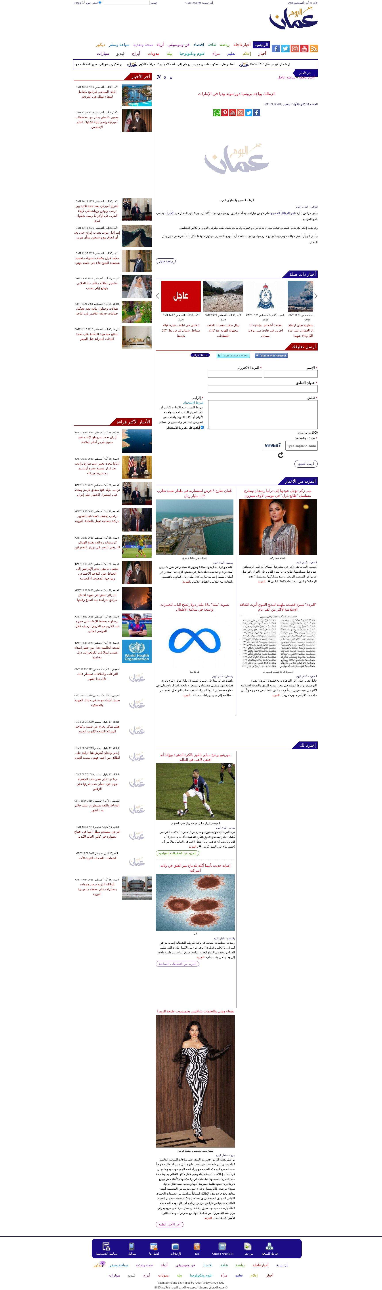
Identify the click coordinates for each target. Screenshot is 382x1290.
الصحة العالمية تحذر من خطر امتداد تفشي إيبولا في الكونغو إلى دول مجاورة (97, 652)
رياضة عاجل (286, 77)
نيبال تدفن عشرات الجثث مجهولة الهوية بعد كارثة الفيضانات (223, 330)
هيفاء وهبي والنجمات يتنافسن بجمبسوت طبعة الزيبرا (195, 1011)
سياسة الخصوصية (106, 1253)
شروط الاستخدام (193, 402)
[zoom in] (159, 77)
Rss (197, 1253)
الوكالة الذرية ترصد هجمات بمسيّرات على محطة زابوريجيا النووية (97, 889)
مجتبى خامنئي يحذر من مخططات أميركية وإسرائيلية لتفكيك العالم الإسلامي (97, 122)
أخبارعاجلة (307, 77)
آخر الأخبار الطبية (170, 1224)
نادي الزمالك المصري (283, 213)
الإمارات (169, 213)
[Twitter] (233, 357)
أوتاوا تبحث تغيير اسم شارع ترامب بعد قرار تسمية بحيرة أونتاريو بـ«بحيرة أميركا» (97, 468)
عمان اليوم (92, 2)
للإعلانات (175, 1253)
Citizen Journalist (222, 1253)
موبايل (132, 1253)
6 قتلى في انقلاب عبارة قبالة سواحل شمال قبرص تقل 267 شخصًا (181, 330)
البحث (154, 2)
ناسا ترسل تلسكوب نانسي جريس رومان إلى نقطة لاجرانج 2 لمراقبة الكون (205, 64)
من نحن (248, 1253)
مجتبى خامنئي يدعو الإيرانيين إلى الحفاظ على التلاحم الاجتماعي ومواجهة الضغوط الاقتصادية (97, 573)
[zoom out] (171, 77)
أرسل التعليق (306, 463)
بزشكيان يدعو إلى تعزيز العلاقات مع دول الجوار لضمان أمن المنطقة (96, 64)
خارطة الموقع (270, 1253)
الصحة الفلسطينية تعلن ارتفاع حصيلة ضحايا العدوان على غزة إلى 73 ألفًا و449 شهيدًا (307, 330)
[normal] (164, 77)
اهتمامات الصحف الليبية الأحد (97, 858)
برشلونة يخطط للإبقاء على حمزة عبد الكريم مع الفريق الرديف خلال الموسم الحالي (97, 626)
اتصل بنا (154, 1253)
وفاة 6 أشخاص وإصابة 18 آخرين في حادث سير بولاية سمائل (265, 330)
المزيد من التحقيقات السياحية (177, 853)
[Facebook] (271, 357)
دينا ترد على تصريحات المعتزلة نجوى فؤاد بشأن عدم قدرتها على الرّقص (97, 784)
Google (77, 2)
